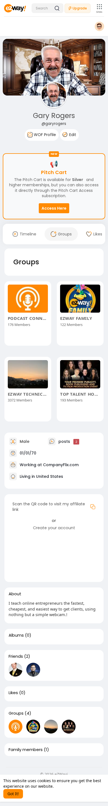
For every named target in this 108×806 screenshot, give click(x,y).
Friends (16, 656)
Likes (13, 693)
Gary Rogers (54, 115)
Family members (26, 749)
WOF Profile (44, 134)
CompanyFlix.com (61, 465)
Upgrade (80, 8)
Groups (16, 713)
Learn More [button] (65, 786)
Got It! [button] (13, 793)
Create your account (54, 528)
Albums (16, 635)
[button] (47, 8)
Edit (72, 134)
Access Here (54, 208)
